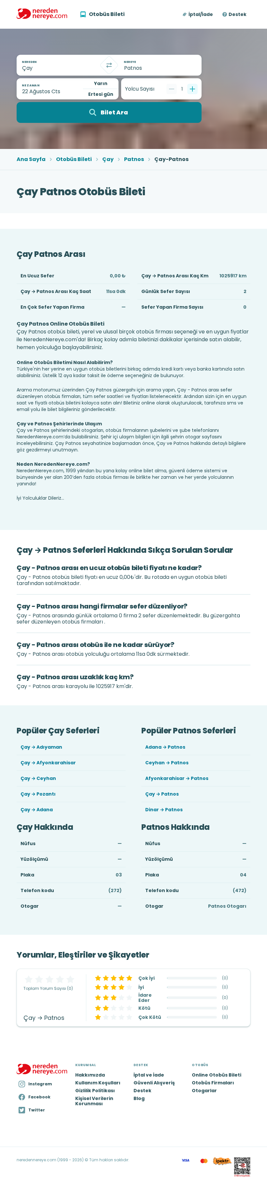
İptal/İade (201, 14)
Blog (139, 1098)
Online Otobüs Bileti (216, 1075)
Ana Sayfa (31, 159)
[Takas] (109, 65)
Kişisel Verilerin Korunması (94, 1101)
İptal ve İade (149, 1075)
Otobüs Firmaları (213, 1082)
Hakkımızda (90, 1075)
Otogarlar (204, 1090)
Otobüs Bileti (74, 159)
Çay (108, 159)
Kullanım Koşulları (97, 1082)
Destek (237, 14)
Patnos (134, 159)
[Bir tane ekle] (192, 89)
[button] (198, 14)
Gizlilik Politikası (95, 1090)
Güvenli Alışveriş (154, 1082)
